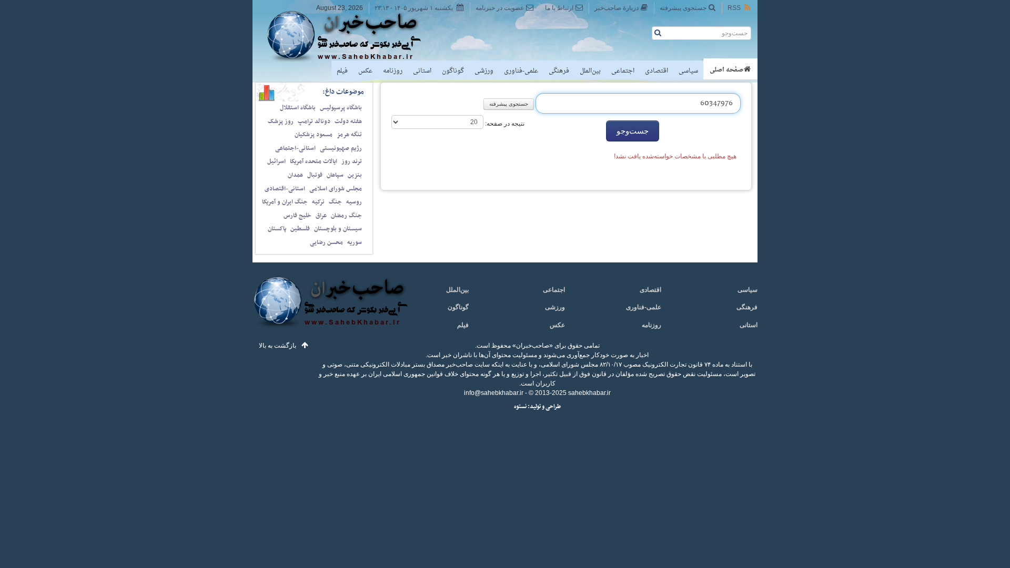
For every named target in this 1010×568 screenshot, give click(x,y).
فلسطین (300, 229)
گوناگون (453, 71)
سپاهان (335, 175)
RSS (734, 8)
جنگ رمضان (346, 215)
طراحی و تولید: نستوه (537, 407)
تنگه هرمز (349, 134)
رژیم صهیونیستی (341, 148)
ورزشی (483, 71)
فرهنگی (559, 71)
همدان (295, 175)
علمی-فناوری (521, 71)
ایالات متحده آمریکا (313, 161)
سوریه (354, 242)
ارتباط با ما (559, 8)
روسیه (354, 202)
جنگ (335, 202)
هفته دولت (348, 121)
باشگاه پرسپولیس (341, 108)
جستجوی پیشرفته (683, 8)
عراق (321, 215)
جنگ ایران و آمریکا (285, 202)
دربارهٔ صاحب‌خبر (616, 8)
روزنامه (392, 71)
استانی (422, 71)
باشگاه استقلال (298, 108)
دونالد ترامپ (314, 121)
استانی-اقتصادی (285, 189)
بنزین (355, 175)
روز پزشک (281, 121)
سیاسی (688, 71)
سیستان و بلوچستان (338, 229)
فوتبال (314, 175)
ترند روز (351, 161)
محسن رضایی (326, 242)
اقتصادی (656, 71)
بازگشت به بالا (277, 345)
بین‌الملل (590, 71)
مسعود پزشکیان (313, 134)
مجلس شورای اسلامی (335, 189)
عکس (365, 71)
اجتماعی (622, 71)
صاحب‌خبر (351, 35)
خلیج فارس (297, 215)
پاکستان (277, 229)
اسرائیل (276, 161)
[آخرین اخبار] (330, 308)
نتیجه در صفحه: (503, 123)
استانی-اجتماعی (295, 148)
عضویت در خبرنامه (500, 8)
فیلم (342, 71)
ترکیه (318, 202)
